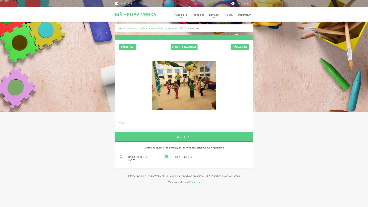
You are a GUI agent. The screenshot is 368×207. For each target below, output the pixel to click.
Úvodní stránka (126, 28)
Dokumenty (244, 14)
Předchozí (127, 46)
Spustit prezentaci (184, 46)
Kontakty (214, 14)
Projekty (228, 14)
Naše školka (181, 14)
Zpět (121, 123)
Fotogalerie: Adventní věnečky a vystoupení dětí (160, 28)
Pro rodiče (198, 14)
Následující (240, 46)
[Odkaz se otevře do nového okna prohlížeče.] (184, 85)
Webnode (194, 182)
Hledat (116, 3)
